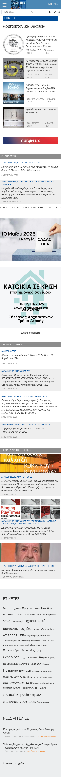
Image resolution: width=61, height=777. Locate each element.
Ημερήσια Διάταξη (17, 670)
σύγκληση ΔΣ (21, 682)
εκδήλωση (11, 657)
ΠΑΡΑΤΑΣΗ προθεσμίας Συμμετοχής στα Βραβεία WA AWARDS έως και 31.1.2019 (40, 88)
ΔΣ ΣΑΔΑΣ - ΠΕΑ (14, 635)
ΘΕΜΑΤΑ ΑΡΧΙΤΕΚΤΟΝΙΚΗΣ (16, 450)
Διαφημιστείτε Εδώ (30, 333)
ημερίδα (40, 629)
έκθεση (46, 614)
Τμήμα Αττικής (48, 683)
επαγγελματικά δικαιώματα (29, 614)
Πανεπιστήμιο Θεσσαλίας (19, 650)
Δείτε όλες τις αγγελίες (14, 763)
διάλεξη (7, 621)
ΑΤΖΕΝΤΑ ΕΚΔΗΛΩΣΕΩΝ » (14, 207)
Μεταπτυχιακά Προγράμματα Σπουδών (27, 608)
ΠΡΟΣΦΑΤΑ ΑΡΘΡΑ (12, 344)
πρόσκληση (30, 645)
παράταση (9, 614)
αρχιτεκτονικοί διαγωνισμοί (42, 671)
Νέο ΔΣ (24, 702)
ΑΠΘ (23, 676)
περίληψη (38, 651)
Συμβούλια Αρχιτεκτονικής (38, 702)
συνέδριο (7, 688)
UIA (38, 695)
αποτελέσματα (12, 701)
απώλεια (49, 629)
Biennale (53, 615)
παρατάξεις (32, 635)
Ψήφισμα (45, 664)
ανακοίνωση (11, 677)
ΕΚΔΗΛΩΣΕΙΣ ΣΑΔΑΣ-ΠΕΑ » (46, 207)
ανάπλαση (17, 621)
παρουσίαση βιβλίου (38, 641)
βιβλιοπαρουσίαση (36, 683)
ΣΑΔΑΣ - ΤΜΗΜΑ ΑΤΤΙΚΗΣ (27, 687)
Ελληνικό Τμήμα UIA (30, 664)
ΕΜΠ (45, 688)
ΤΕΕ (43, 695)
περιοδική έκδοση (19, 694)
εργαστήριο (41, 645)
